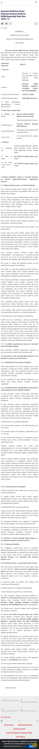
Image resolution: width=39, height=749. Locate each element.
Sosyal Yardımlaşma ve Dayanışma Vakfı (19, 733)
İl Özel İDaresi (20, 737)
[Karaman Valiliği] (6, 2)
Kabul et (32, 746)
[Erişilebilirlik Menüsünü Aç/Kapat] (35, 745)
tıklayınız (25, 746)
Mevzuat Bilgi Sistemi (25, 725)
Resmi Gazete (9, 725)
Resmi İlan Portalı (19, 729)
